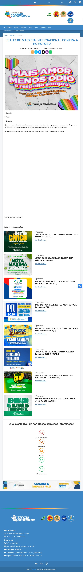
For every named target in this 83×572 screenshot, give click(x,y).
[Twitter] (43, 52)
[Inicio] (4, 27)
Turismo (35, 27)
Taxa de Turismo (43, 27)
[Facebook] (39, 52)
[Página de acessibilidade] (49, 2)
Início (6, 35)
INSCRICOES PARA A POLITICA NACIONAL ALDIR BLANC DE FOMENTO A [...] (55, 282)
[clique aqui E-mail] (36, 564)
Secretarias (16, 27)
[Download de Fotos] (36, 52)
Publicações (23, 27)
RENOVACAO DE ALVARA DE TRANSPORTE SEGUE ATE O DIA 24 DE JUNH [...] (55, 400)
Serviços (30, 27)
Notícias (12, 35)
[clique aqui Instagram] (47, 564)
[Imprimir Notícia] (32, 52)
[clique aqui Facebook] (41, 564)
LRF (49, 27)
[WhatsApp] (50, 52)
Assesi (34, 569)
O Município (9, 27)
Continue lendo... (40, 240)
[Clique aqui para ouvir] (47, 52)
